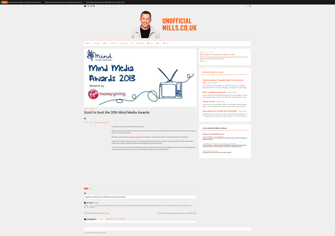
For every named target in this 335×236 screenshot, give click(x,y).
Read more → (205, 61)
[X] (88, 6)
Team (132, 43)
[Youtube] (85, 6)
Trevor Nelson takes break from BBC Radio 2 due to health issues (88, 2)
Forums (151, 43)
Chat (159, 43)
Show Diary (113, 43)
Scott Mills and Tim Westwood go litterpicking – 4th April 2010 (219, 143)
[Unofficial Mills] (168, 37)
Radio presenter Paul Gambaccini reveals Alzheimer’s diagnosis (46, 2)
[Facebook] (93, 6)
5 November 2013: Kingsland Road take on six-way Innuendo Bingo (177, 213)
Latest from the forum (213, 72)
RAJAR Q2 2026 (209, 102)
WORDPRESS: (109, 219)
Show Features (123, 43)
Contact (167, 43)
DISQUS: (120, 219)
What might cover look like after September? (220, 111)
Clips (106, 43)
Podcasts (97, 43)
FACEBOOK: (101, 219)
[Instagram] (91, 6)
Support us (141, 43)
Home (88, 43)
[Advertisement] (97, 153)
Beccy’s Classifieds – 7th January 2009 (213, 136)
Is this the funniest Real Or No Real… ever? (96, 213)
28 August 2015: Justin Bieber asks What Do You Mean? (218, 54)
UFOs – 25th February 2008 (210, 151)
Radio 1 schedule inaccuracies (214, 92)
